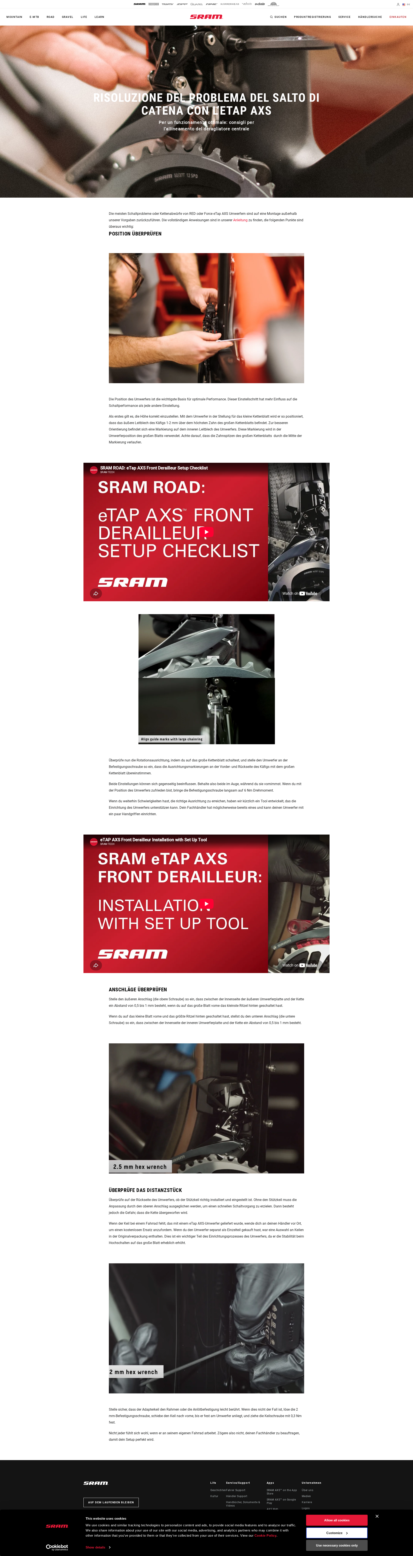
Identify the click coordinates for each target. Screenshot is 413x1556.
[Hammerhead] (230, 4)
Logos (306, 1508)
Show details (95, 1547)
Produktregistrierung (312, 16)
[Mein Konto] (398, 4)
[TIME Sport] (212, 4)
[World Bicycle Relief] (273, 4)
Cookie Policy (265, 1535)
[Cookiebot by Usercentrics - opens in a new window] (57, 1547)
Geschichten (218, 1490)
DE (408, 4)
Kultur (214, 1496)
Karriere (307, 1502)
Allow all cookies (337, 1520)
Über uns (307, 1490)
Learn (100, 16)
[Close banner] (377, 1516)
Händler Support (236, 1496)
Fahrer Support (235, 1490)
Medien (306, 1496)
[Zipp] (182, 4)
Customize (334, 1533)
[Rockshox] (154, 4)
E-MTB (34, 16)
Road (51, 16)
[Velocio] (247, 4)
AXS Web (272, 1509)
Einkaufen (398, 16)
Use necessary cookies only (337, 1545)
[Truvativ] (168, 4)
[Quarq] (197, 4)
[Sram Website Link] (206, 17)
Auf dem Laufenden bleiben (111, 1502)
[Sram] (140, 4)
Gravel (68, 16)
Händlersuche (370, 16)
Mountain (14, 16)
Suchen (280, 16)
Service (344, 16)
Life (84, 16)
